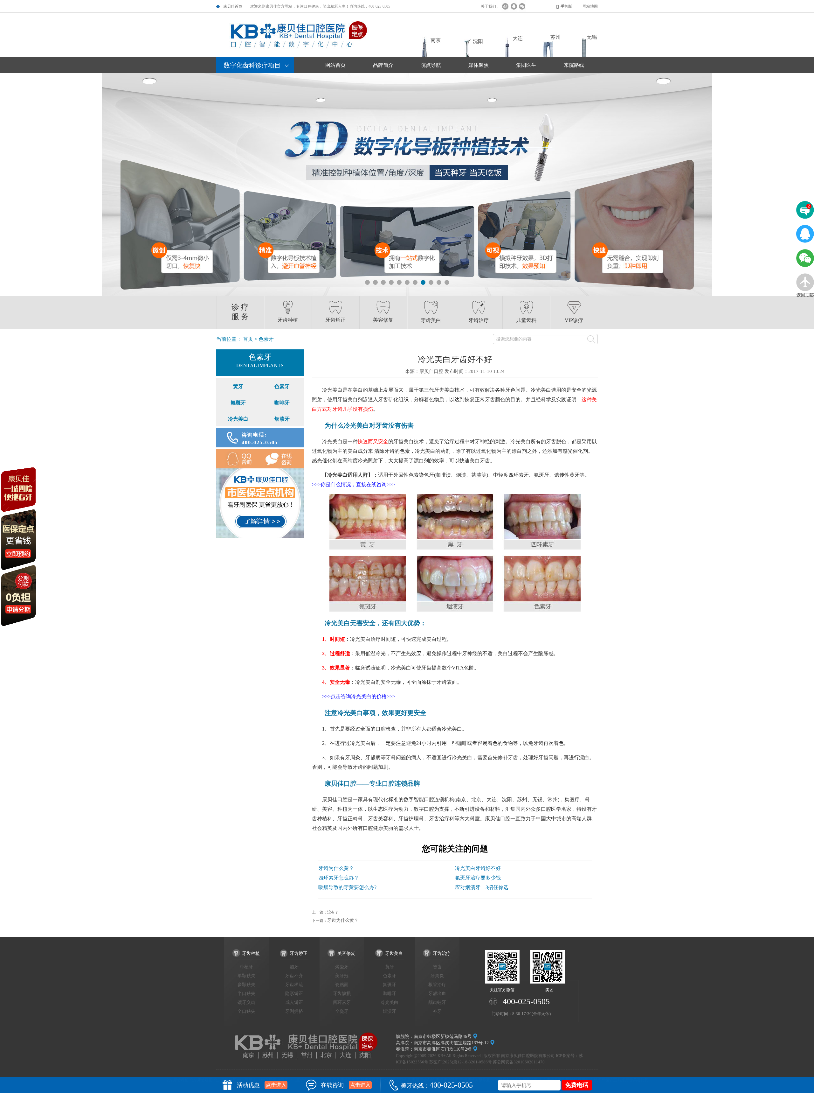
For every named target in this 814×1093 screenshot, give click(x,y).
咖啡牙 (282, 402)
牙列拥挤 (294, 1011)
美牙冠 (341, 975)
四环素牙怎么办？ (338, 877)
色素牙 (282, 386)
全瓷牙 (341, 1011)
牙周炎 (437, 975)
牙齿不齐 (294, 975)
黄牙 (238, 386)
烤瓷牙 (341, 966)
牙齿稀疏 (294, 984)
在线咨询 (282, 458)
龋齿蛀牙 (437, 1002)
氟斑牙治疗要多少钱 (478, 877)
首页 (248, 339)
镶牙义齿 (246, 1002)
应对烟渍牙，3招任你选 (481, 887)
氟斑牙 (238, 402)
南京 (436, 40)
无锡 (592, 37)
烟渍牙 (282, 419)
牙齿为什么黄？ (336, 868)
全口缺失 (246, 1011)
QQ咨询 (238, 458)
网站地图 (590, 6)
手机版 (566, 6)
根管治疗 (437, 984)
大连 (518, 38)
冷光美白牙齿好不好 (478, 868)
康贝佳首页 (232, 6)
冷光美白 (238, 419)
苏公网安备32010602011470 (519, 1062)
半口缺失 (246, 993)
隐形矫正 (294, 993)
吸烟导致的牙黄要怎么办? (347, 887)
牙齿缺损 (342, 993)
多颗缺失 (246, 984)
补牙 (437, 1011)
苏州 (555, 37)
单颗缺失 (246, 975)
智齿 (437, 966)
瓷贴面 (341, 984)
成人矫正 (294, 1002)
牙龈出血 (437, 993)
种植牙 (246, 966)
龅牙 (294, 966)
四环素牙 (342, 1002)
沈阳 (478, 41)
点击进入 (276, 1085)
